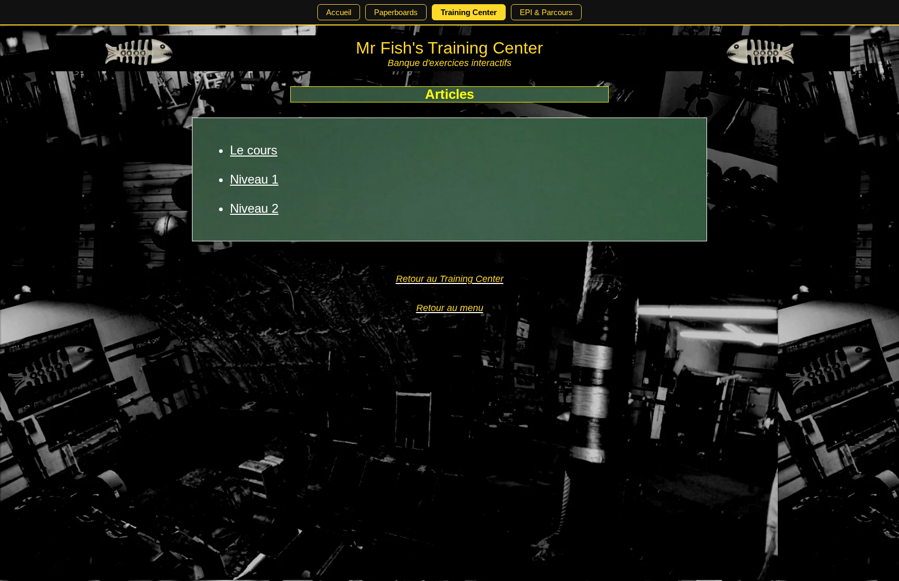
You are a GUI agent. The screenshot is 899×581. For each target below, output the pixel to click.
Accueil (338, 12)
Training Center (469, 12)
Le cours (253, 150)
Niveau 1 (254, 179)
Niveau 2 (254, 208)
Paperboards (396, 12)
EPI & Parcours (546, 12)
